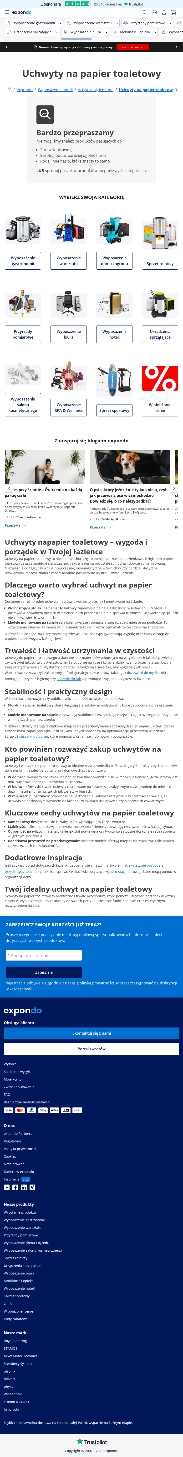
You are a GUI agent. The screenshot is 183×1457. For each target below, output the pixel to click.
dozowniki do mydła (143, 672)
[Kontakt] (154, 12)
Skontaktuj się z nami (91, 1033)
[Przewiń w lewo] (6, 47)
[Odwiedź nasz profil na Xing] (32, 1188)
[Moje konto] (164, 12)
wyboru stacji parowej (122, 871)
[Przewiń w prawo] (176, 47)
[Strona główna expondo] (9, 89)
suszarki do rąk (69, 679)
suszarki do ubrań (33, 736)
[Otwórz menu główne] (7, 12)
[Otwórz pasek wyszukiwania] (145, 12)
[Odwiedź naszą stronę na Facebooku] (15, 1188)
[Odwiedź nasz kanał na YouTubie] (7, 1188)
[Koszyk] (173, 12)
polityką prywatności (95, 983)
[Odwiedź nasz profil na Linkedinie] (24, 1188)
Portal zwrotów (92, 1049)
